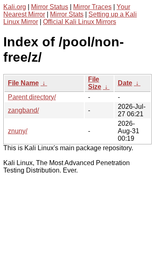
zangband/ (23, 110)
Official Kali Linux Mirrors (79, 21)
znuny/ (17, 130)
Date (125, 82)
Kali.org (14, 6)
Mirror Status (49, 6)
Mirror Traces (92, 6)
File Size (94, 83)
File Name (23, 82)
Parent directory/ (32, 97)
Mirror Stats (66, 14)
